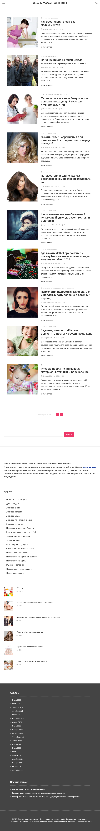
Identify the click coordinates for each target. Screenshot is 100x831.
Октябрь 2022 (17, 733)
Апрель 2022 (17, 755)
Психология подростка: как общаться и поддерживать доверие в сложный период (65, 295)
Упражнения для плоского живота (29, 647)
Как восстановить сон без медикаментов (58, 23)
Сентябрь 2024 (18, 718)
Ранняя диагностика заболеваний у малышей (34, 603)
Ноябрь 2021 (17, 763)
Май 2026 (16, 704)
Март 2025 (16, 715)
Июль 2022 (16, 744)
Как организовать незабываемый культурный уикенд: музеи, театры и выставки (65, 217)
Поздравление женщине (17, 553)
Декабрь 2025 (17, 707)
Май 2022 (16, 752)
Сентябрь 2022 (18, 737)
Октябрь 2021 (17, 766)
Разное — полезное (15, 565)
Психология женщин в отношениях (22, 557)
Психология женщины (51, 288)
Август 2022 (17, 741)
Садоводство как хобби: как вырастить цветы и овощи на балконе (66, 332)
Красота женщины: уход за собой (21, 532)
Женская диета (13, 508)
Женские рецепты (14, 524)
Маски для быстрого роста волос (29, 632)
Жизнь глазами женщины (50, 2)
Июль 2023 (16, 726)
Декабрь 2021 (17, 759)
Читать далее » (47, 47)
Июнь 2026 (16, 700)
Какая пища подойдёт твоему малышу (31, 661)
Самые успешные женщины (19, 569)
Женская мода (13, 516)
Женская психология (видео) (19, 520)
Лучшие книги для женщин (18, 536)
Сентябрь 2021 (18, 770)
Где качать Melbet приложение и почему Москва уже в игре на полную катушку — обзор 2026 (65, 256)
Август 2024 (17, 722)
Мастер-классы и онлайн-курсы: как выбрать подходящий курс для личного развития (65, 101)
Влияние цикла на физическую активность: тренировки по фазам (63, 61)
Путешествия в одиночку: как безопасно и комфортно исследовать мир (66, 179)
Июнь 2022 (16, 748)
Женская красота (14, 512)
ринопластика (89, 467)
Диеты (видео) (12, 504)
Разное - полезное (50, 133)
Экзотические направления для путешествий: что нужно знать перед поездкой (65, 140)
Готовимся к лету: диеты (17, 500)
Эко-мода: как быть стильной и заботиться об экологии (38, 617)
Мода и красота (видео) (17, 544)
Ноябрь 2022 (17, 729)
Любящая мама (13, 540)
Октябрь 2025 (17, 711)
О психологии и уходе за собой (55, 94)
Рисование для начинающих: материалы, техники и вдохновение (65, 370)
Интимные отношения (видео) (20, 528)
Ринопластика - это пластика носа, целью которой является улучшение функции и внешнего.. (38, 463)
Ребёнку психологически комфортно (30, 588)
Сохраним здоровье (50, 18)
